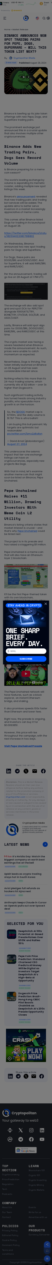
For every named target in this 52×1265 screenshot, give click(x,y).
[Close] (45, 603)
